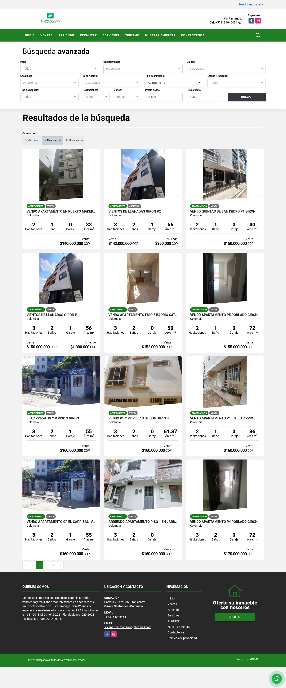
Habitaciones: (90, 90)
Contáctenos (193, 35)
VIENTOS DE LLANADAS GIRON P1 (53, 315)
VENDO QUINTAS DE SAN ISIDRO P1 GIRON (222, 211)
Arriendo (66, 35)
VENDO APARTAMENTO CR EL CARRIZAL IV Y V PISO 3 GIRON (61, 522)
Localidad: (26, 75)
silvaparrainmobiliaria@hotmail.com (127, 627)
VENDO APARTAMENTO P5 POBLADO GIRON (224, 315)
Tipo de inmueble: (155, 75)
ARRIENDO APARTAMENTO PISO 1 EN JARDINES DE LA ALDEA (143, 522)
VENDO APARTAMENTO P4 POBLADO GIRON (224, 522)
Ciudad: (191, 61)
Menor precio (53, 140)
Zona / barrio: (90, 75)
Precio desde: (152, 90)
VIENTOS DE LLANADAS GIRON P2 (134, 211)
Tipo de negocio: (29, 90)
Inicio (30, 35)
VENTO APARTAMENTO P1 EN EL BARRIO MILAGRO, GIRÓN (224, 418)
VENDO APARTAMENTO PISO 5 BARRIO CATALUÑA (143, 315)
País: (23, 61)
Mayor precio (75, 140)
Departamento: (111, 61)
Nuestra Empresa (160, 35)
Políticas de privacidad (182, 638)
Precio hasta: (194, 90)
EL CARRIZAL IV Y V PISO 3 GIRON (53, 418)
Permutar (88, 35)
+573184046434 (226, 22)
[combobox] (59, 69)
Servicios (111, 35)
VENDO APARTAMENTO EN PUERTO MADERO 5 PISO (61, 211)
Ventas (46, 35)
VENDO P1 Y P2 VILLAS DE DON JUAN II (138, 418)
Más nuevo (33, 140)
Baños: (118, 90)
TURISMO (132, 35)
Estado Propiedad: (217, 75)
